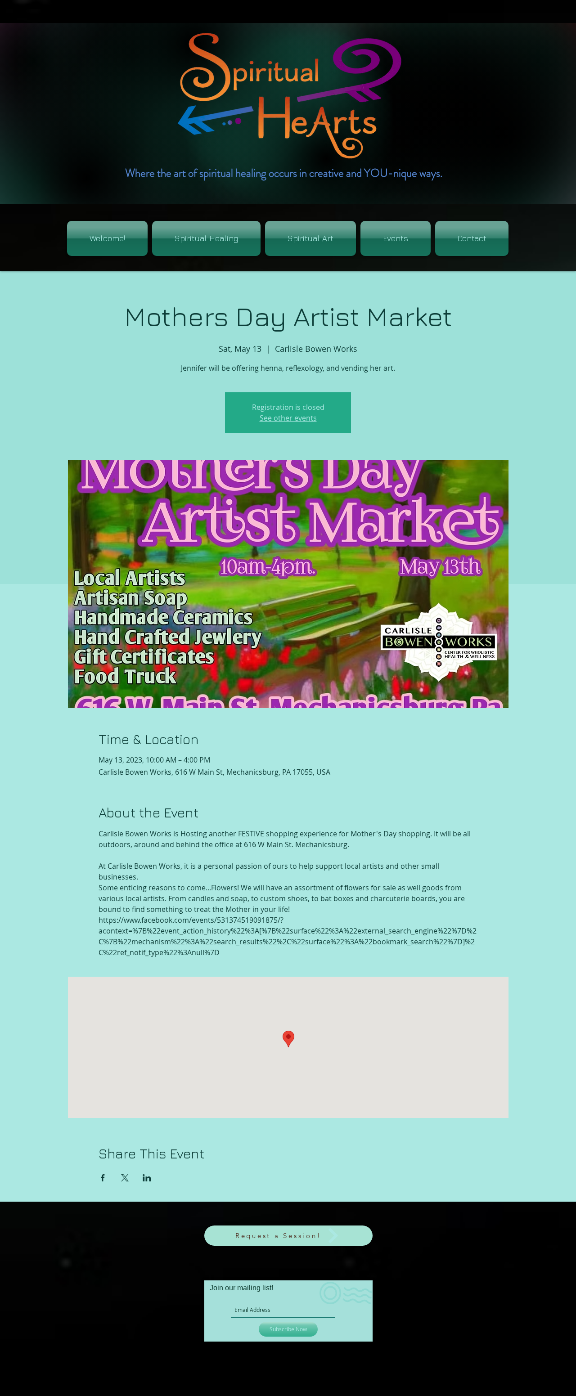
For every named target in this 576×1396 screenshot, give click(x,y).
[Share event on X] (125, 1177)
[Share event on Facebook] (103, 1177)
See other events (288, 418)
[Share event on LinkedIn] (147, 1177)
